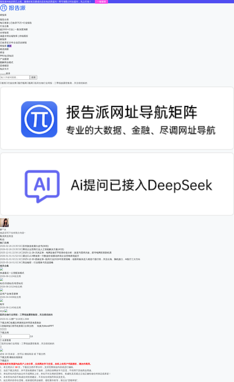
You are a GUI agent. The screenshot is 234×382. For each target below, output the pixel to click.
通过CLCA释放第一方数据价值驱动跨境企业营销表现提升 (51, 256)
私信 (2, 239)
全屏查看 (5, 340)
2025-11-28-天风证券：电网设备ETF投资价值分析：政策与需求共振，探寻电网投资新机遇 (67, 252)
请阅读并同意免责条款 (30, 322)
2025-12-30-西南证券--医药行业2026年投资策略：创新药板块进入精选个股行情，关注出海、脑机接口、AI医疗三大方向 (81, 259)
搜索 (33, 77)
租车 (2, 304)
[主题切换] (4, 74)
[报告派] (13, 11)
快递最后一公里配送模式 (12, 273)
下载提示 (4, 360)
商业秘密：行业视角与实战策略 (38, 262)
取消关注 (4, 236)
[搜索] (1, 74)
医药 (31, 83)
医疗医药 (22, 83)
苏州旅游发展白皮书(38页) (36, 246)
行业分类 (12, 83)
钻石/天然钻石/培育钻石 (11, 283)
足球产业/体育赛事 (9, 294)
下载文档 (4, 322)
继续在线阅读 (15, 357)
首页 (3, 83)
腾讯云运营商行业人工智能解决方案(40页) (43, 249)
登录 (8, 73)
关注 (11, 236)
